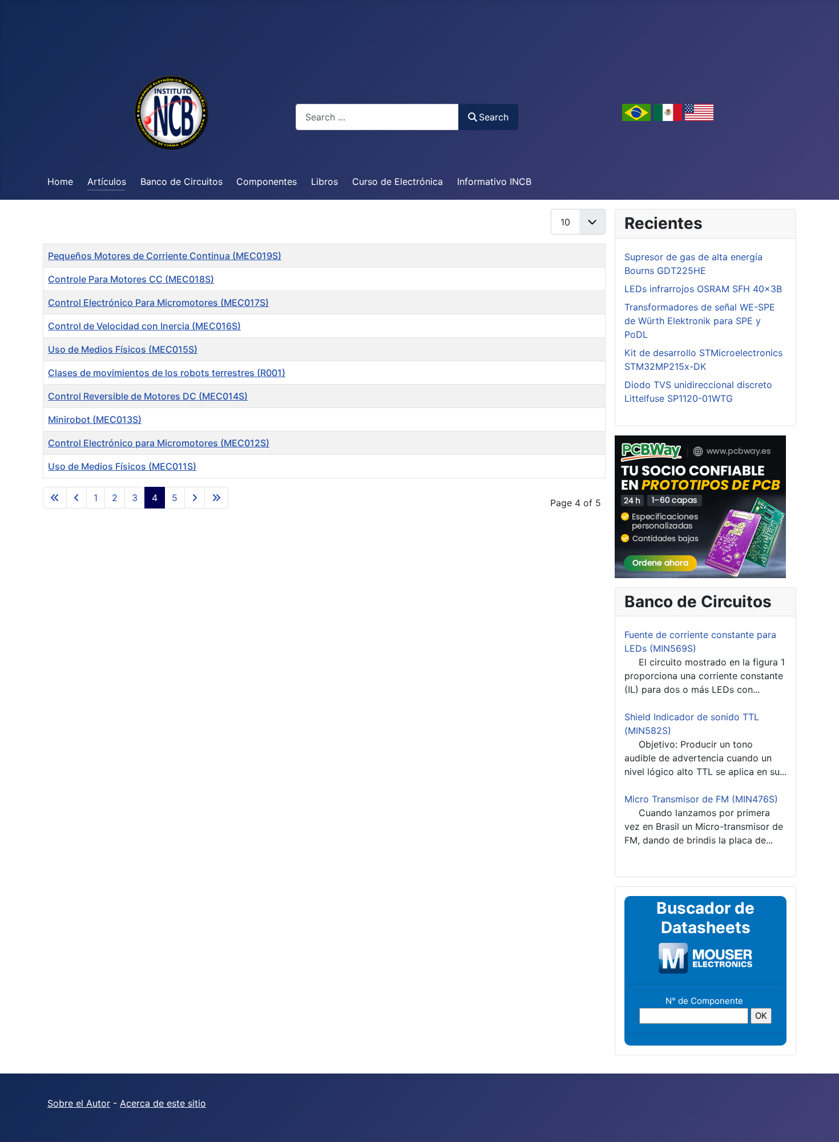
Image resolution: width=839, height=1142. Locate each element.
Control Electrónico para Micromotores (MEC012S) (158, 443)
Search (494, 117)
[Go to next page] (194, 498)
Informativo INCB (494, 181)
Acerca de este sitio (163, 1103)
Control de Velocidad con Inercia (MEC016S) (144, 326)
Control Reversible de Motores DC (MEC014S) (148, 396)
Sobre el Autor (78, 1103)
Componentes (266, 181)
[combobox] (377, 117)
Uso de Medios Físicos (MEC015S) (122, 349)
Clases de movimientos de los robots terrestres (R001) (166, 372)
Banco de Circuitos (181, 181)
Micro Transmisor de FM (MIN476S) (701, 799)
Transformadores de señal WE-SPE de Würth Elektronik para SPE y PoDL (699, 320)
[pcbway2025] (700, 505)
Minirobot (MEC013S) (95, 419)
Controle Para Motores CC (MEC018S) (131, 279)
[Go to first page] (55, 498)
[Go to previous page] (76, 498)
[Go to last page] (216, 498)
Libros (324, 181)
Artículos (106, 181)
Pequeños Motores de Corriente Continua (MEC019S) (164, 255)
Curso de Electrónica (397, 181)
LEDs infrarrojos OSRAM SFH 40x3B (703, 288)
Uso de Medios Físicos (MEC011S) (122, 466)
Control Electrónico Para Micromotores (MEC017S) (158, 302)
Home (60, 181)
